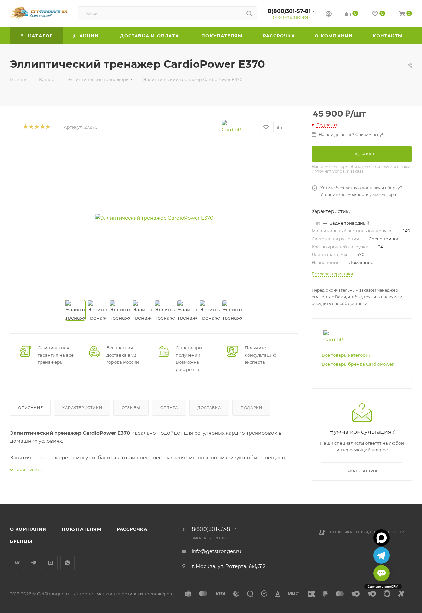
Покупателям (82, 529)
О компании (28, 529)
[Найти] (249, 13)
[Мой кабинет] (329, 15)
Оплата (169, 407)
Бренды (21, 541)
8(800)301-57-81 (289, 11)
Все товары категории (347, 355)
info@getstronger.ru (216, 551)
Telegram (34, 563)
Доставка (209, 407)
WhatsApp (67, 563)
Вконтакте (17, 563)
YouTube (51, 563)
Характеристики (82, 407)
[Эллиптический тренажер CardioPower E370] (154, 218)
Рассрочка (132, 529)
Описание (30, 407)
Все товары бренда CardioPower (358, 364)
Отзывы (131, 407)
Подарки (251, 407)
